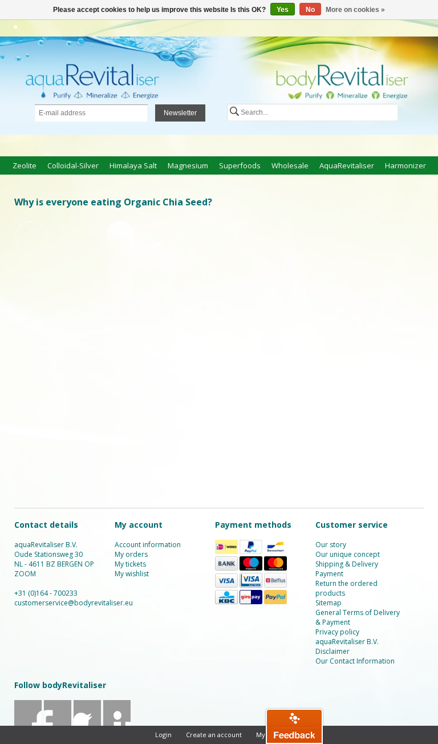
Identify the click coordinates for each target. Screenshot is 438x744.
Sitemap (328, 603)
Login (163, 734)
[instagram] (117, 725)
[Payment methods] (226, 551)
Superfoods (240, 165)
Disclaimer (332, 651)
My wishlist (132, 574)
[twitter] (58, 725)
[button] (294, 725)
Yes (283, 10)
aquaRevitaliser (346, 165)
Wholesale (290, 165)
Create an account (214, 734)
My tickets (130, 564)
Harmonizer (405, 165)
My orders (131, 554)
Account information (148, 544)
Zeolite (24, 165)
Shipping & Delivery (346, 564)
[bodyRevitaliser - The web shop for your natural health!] (219, 87)
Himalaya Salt (133, 165)
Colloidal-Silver (73, 165)
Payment (329, 574)
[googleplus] (88, 725)
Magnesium (188, 165)
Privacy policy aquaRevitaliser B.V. (347, 636)
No (310, 10)
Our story (330, 544)
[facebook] (28, 725)
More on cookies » (355, 10)
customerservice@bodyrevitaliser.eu (73, 603)
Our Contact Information (355, 661)
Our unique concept (347, 554)
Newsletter (180, 113)
